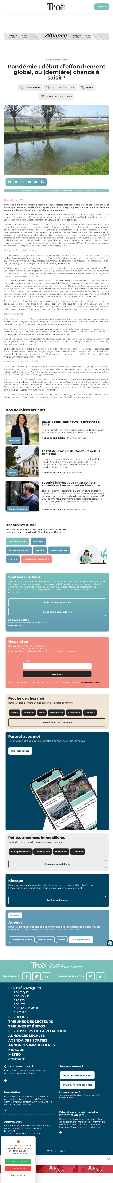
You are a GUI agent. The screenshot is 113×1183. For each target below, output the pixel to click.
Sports (19, 1000)
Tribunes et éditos (26, 1026)
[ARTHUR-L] (56, 1169)
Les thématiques (24, 988)
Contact (16, 1059)
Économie (21, 996)
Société (12, 472)
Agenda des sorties (27, 1040)
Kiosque (16, 1049)
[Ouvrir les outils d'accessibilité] (110, 943)
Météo (14, 1054)
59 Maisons (61, 851)
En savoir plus (15, 625)
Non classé (14, 440)
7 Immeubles (42, 851)
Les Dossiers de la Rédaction (37, 1031)
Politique (21, 992)
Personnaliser (18, 1175)
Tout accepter (18, 1161)
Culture (20, 1012)
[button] (10, 182)
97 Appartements (20, 851)
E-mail (26, 661)
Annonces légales (26, 1035)
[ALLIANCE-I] (56, 48)
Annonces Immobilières (31, 1045)
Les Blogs (18, 1017)
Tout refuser (18, 1168)
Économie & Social (18, 509)
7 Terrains (77, 851)
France (89, 87)
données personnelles (90, 682)
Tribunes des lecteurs (30, 1021)
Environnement (56, 59)
